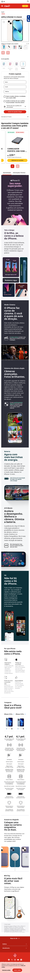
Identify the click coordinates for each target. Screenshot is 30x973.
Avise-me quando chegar (15, 111)
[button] (12, 166)
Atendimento (6, 948)
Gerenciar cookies (6, 970)
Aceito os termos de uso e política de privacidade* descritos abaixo (15, 101)
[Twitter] (12, 959)
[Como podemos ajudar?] (28, 1)
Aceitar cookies (17, 970)
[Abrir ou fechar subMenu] (2, 6)
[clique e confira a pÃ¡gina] (7, 6)
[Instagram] (15, 959)
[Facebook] (9, 959)
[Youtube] (18, 959)
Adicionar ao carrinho (17, 160)
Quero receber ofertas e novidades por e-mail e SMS (16, 97)
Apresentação (7, 172)
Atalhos (4, 944)
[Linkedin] (21, 959)
